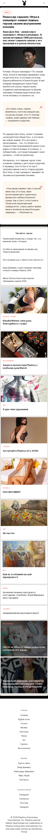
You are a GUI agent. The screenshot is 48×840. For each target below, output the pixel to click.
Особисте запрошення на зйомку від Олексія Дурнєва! (20, 250)
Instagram (24, 795)
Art (24, 740)
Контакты (24, 780)
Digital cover (24, 719)
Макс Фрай (24, 776)
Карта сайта (24, 763)
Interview (24, 732)
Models (24, 728)
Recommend (24, 748)
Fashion (24, 744)
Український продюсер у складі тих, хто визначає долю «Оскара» (22, 240)
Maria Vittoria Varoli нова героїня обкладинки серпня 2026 (18, 279)
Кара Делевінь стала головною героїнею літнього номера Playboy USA (22, 269)
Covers (24, 724)
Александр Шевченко (24, 772)
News (24, 736)
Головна (24, 715)
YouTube (24, 803)
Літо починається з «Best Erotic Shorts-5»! (23, 260)
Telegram (24, 807)
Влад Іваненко (24, 767)
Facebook (24, 799)
